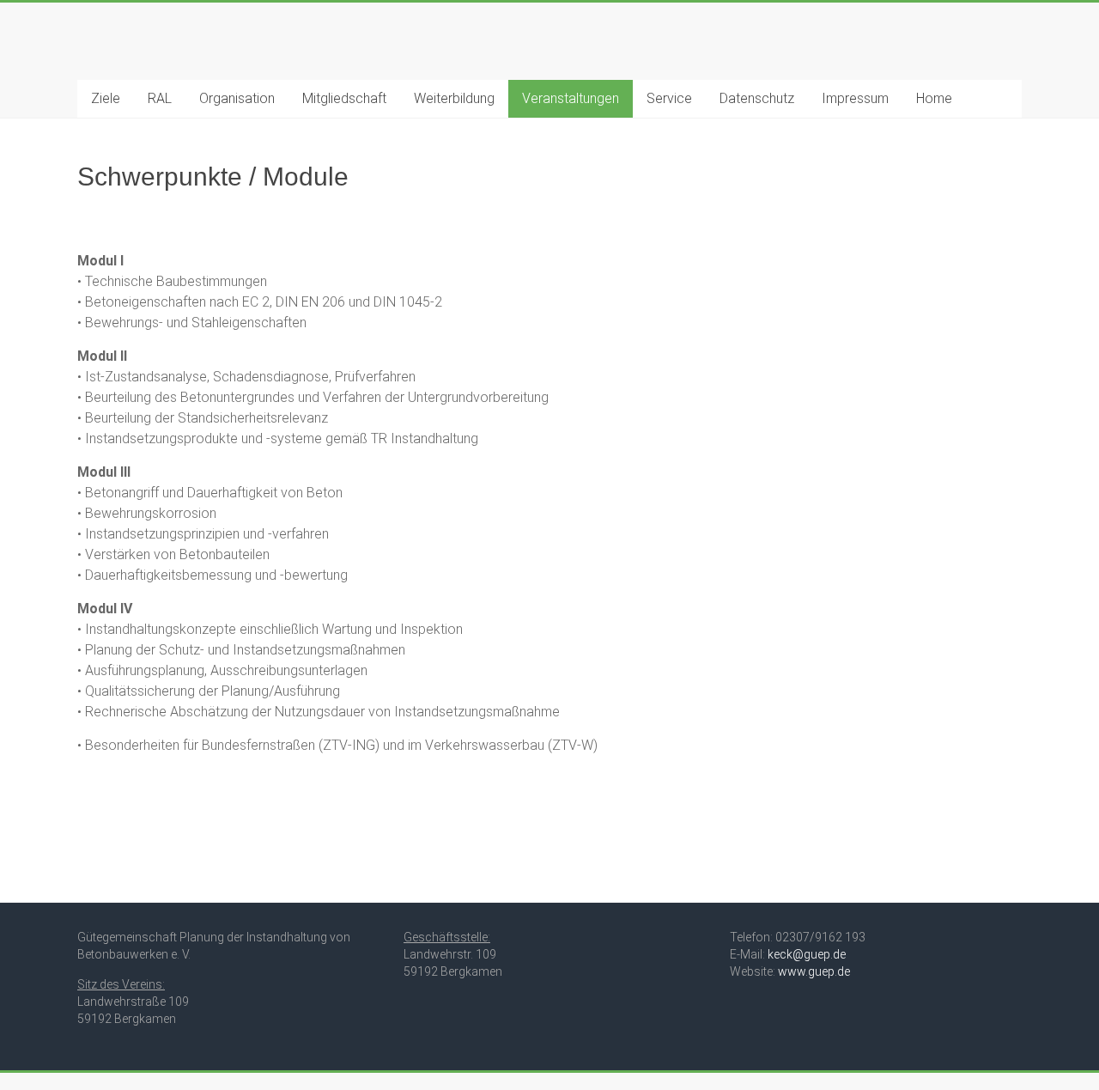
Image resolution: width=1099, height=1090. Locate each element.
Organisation (237, 98)
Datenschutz (757, 98)
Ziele (105, 98)
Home (934, 98)
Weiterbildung (454, 98)
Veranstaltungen (570, 98)
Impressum (855, 98)
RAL (160, 98)
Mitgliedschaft (344, 98)
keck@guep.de (807, 954)
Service (669, 98)
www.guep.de (814, 971)
